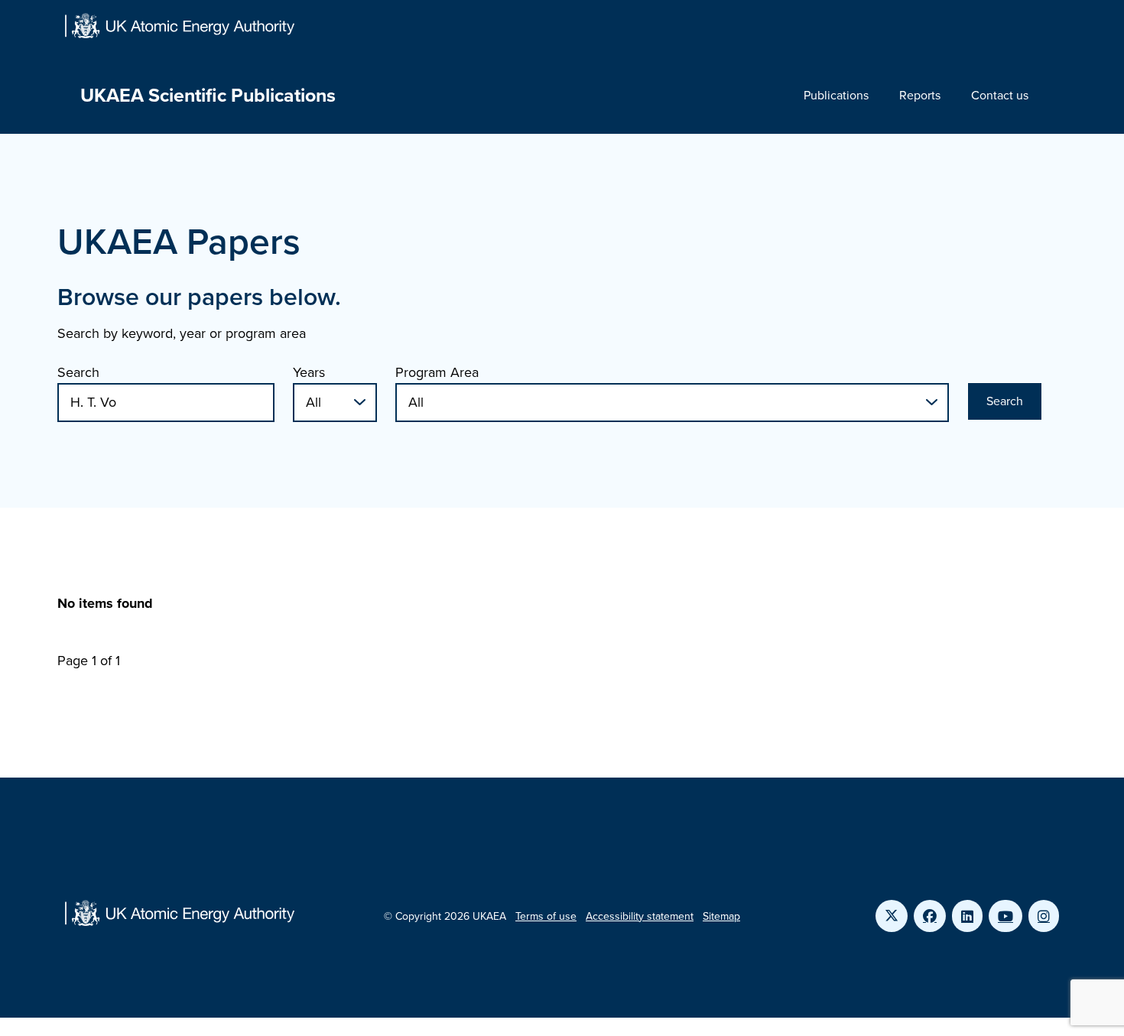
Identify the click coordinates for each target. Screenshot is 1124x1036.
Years (309, 372)
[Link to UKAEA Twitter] (891, 916)
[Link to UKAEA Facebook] (930, 916)
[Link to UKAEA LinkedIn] (967, 916)
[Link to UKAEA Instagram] (1043, 916)
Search (78, 372)
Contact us (999, 95)
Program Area (437, 372)
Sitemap (721, 916)
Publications (836, 95)
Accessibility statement (640, 916)
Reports (919, 95)
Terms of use (546, 916)
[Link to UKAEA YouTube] (1005, 916)
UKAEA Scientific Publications (208, 95)
